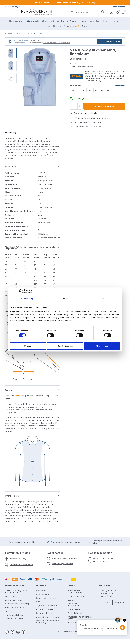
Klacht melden (74, 609)
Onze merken (42, 594)
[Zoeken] (102, 12)
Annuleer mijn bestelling (63, 563)
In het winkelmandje (104, 106)
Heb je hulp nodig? (100, 552)
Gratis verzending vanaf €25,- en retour (16, 591)
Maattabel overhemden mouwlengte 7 (47, 621)
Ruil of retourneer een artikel (65, 558)
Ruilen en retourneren (15, 607)
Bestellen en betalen (15, 585)
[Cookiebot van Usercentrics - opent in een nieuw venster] (21, 291)
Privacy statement (44, 613)
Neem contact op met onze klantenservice (106, 559)
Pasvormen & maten (17, 552)
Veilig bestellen (12, 596)
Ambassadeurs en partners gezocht (80, 618)
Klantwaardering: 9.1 (13, 7)
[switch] (50, 335)
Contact (71, 585)
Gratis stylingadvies (76, 613)
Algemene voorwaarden (47, 605)
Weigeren (28, 346)
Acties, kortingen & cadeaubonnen (76, 591)
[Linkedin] (18, 632)
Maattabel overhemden (47, 617)
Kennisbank (41, 590)
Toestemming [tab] (27, 298)
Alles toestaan (102, 346)
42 (96, 90)
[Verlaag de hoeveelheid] (72, 106)
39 (78, 90)
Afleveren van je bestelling (17, 603)
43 (102, 90)
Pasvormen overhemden (21, 564)
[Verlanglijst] (116, 12)
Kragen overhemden (46, 598)
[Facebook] (7, 632)
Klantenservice (119, 7)
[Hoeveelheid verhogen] (79, 106)
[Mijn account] (110, 12)
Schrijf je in (119, 602)
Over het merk (12, 496)
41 (90, 90)
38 (72, 90)
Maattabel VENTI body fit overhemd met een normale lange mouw (30, 248)
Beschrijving (10, 132)
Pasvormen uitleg (18, 558)
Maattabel (120, 85)
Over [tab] (103, 298)
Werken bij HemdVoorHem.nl (76, 604)
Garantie (9, 611)
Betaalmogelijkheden (15, 600)
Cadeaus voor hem (14, 619)
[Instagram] (23, 632)
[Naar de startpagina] (36, 12)
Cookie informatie (44, 609)
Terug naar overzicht (15, 33)
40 (84, 90)
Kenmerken (10, 167)
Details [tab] (65, 298)
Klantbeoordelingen (14, 615)
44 (108, 90)
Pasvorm (9, 390)
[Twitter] (12, 632)
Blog (38, 602)
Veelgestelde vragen (77, 596)
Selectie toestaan (65, 346)
